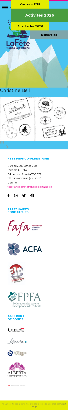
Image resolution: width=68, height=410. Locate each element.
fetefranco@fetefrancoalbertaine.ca (30, 186)
